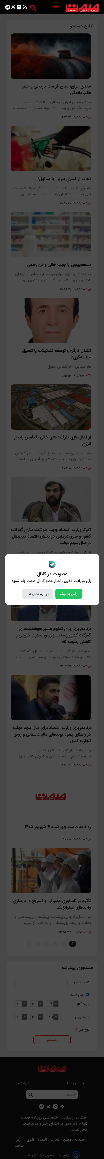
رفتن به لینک (69, 593)
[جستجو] (33, 8)
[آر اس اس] (25, 8)
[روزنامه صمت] (82, 8)
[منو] (56, 8)
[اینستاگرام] (19, 8)
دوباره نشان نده (38, 594)
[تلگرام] (8, 8)
